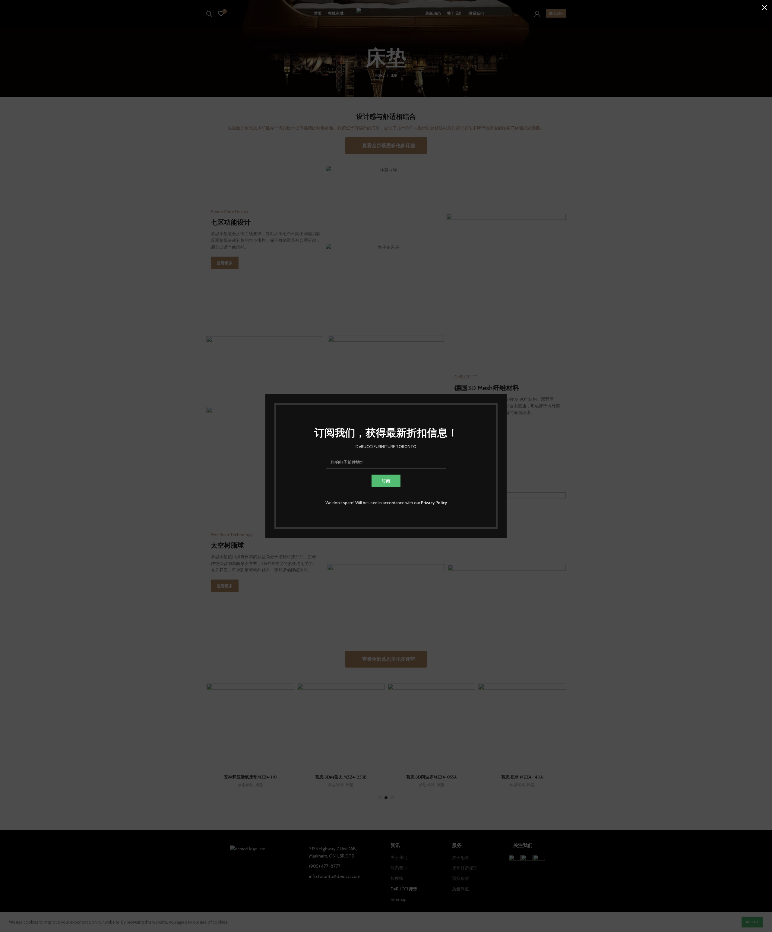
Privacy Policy (434, 502)
